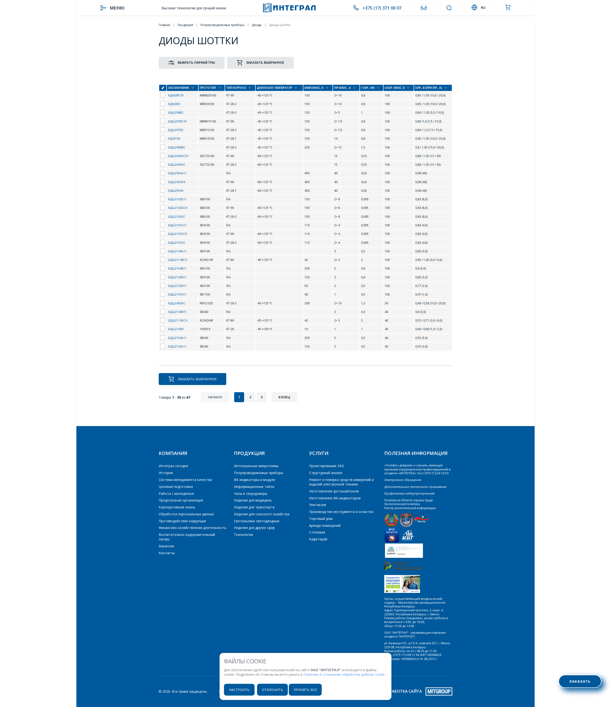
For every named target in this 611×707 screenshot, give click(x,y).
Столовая (317, 532)
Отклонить (272, 689)
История (166, 472)
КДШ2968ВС (176, 147)
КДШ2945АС (176, 165)
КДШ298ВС (176, 113)
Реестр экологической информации (410, 508)
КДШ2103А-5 (177, 346)
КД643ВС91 (176, 95)
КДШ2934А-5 (177, 173)
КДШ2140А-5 (177, 251)
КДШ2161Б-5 (177, 225)
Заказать (579, 681)
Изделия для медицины (253, 500)
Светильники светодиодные (256, 521)
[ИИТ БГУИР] (408, 541)
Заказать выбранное (265, 62)
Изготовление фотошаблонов (334, 491)
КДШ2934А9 (176, 182)
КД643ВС (174, 104)
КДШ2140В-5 (177, 312)
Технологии (243, 534)
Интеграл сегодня (173, 466)
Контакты (167, 553)
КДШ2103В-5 (177, 277)
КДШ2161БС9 (177, 234)
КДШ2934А (176, 191)
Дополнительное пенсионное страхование (415, 487)
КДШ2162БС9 (177, 208)
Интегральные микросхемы (256, 466)
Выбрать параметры (196, 62)
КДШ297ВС (176, 130)
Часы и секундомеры (250, 493)
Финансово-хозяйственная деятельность (192, 527)
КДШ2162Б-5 (177, 199)
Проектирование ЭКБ (326, 466)
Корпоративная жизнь (177, 507)
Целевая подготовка (176, 486)
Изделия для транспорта (254, 507)
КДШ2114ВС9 (177, 260)
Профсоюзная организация (181, 500)
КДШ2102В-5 (177, 286)
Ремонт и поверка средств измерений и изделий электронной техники (341, 481)
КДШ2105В (176, 329)
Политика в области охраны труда (408, 500)
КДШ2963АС (176, 303)
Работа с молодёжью (176, 493)
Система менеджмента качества (185, 479)
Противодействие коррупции (182, 521)
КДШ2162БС (176, 217)
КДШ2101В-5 (177, 294)
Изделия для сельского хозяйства (262, 514)
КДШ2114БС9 (177, 320)
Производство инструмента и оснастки (341, 511)
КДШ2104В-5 (177, 268)
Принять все (305, 689)
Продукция (249, 453)
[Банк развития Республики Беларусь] (402, 569)
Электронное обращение (402, 480)
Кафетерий (318, 539)
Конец (284, 397)
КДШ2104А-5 (177, 338)
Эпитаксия (317, 504)
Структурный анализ (325, 472)
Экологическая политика (402, 504)
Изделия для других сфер (254, 527)
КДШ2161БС (176, 243)
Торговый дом (320, 518)
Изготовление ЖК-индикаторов (335, 498)
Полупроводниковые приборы (258, 472)
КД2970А (174, 139)
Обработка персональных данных (186, 514)
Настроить (239, 689)
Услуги (318, 453)
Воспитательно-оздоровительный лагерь (187, 536)
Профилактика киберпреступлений (409, 493)
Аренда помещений (325, 525)
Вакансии (166, 546)
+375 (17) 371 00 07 (382, 8)
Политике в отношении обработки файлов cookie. (344, 674)
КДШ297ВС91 (177, 121)
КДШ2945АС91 (178, 156)
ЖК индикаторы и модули (254, 479)
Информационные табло (254, 486)
